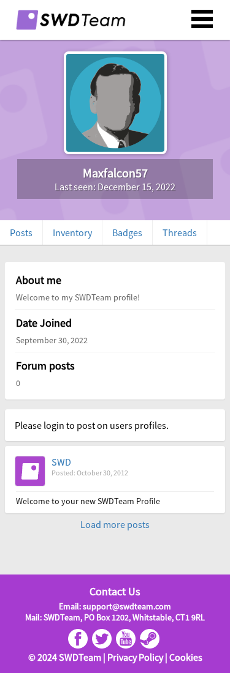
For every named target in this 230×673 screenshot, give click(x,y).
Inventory (72, 232)
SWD (61, 462)
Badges (127, 232)
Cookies (185, 657)
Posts (21, 232)
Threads (180, 232)
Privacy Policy (135, 657)
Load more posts (115, 524)
